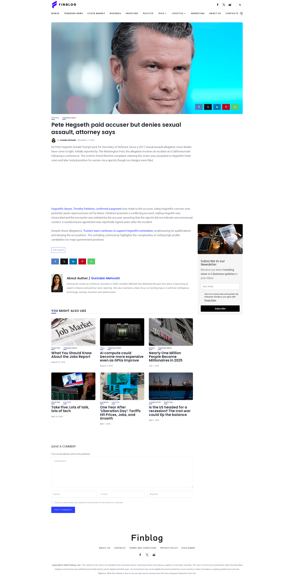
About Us (215, 13)
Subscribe (220, 308)
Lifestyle (177, 13)
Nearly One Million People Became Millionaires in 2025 (165, 357)
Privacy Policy (210, 300)
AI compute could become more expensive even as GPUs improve (121, 357)
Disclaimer (188, 548)
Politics (148, 13)
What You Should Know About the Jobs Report (71, 355)
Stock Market (96, 13)
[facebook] (199, 107)
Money (152, 348)
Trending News (73, 13)
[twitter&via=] (208, 107)
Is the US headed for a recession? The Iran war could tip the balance (170, 411)
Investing (132, 13)
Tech (161, 13)
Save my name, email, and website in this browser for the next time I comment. (89, 502)
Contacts (232, 13)
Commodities (155, 402)
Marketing (198, 13)
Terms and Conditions (143, 548)
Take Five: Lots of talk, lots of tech (70, 409)
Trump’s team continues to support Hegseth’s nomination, (118, 230)
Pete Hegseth (58, 250)
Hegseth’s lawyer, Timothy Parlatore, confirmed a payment (86, 208)
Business (115, 13)
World (55, 13)
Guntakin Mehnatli (68, 140)
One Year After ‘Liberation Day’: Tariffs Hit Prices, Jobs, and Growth (120, 413)
